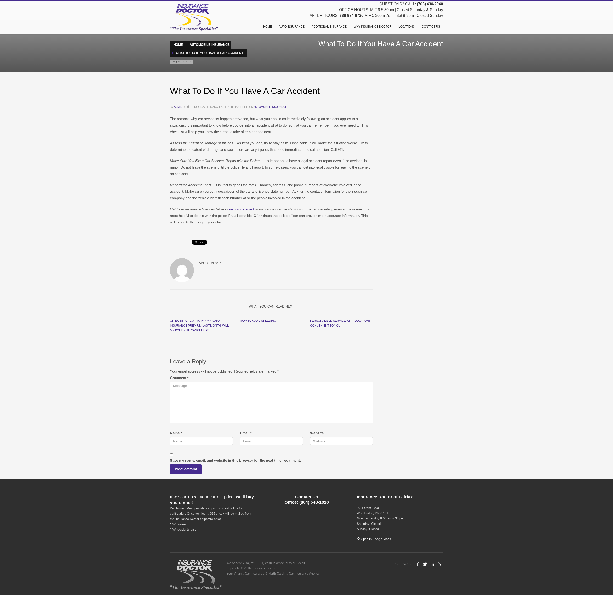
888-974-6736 (351, 15)
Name (176, 433)
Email (246, 433)
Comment (179, 378)
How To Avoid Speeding (258, 320)
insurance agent (241, 209)
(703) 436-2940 (430, 4)
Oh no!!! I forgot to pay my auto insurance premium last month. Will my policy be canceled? (199, 325)
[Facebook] (417, 564)
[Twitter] (425, 564)
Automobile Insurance (270, 106)
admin (178, 106)
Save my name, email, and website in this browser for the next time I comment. (235, 460)
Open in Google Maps (375, 539)
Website (317, 433)
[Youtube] (439, 564)
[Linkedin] (432, 564)
